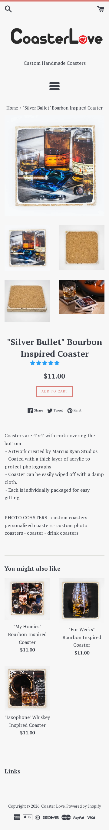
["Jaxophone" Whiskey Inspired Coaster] (27, 688)
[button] (45, 362)
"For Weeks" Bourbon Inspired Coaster (81, 637)
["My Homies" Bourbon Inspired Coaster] (27, 599)
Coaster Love (53, 806)
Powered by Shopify (83, 806)
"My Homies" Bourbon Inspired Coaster (27, 634)
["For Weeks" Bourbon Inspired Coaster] (81, 600)
